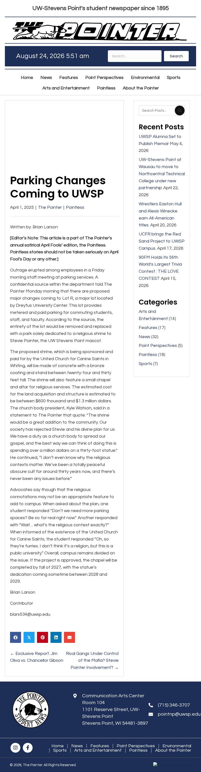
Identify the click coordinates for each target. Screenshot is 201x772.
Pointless (75, 207)
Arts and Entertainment (98, 750)
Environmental (177, 746)
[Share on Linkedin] (56, 637)
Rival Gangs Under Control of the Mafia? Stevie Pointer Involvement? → (92, 660)
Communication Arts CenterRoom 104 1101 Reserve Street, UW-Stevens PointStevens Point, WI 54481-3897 (115, 709)
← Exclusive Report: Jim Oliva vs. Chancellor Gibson (36, 657)
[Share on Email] (69, 637)
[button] (176, 56)
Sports (145, 363)
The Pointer (50, 207)
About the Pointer (173, 750)
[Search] (180, 110)
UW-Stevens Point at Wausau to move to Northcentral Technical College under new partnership (162, 173)
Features (148, 327)
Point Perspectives (158, 345)
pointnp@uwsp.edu (179, 714)
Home (57, 746)
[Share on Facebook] (15, 637)
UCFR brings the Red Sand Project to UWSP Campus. (162, 241)
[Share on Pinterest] (42, 637)
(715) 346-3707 (174, 705)
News (144, 336)
